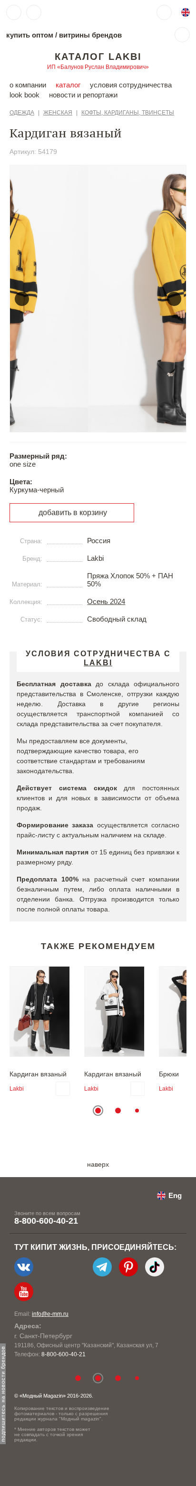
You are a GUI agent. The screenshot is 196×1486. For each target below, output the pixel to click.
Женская (57, 112)
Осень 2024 (106, 601)
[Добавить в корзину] (63, 1089)
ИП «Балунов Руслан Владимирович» (98, 67)
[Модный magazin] (74, 12)
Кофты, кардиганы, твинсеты (127, 112)
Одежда (22, 112)
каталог (68, 85)
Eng (175, 1195)
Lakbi (17, 1088)
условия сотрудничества (131, 85)
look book (24, 95)
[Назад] (22, 299)
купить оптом (29, 35)
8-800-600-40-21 (46, 1221)
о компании (28, 85)
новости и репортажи (83, 95)
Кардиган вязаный (38, 1074)
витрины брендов (90, 35)
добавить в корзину (73, 512)
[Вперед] (174, 299)
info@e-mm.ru (50, 1314)
